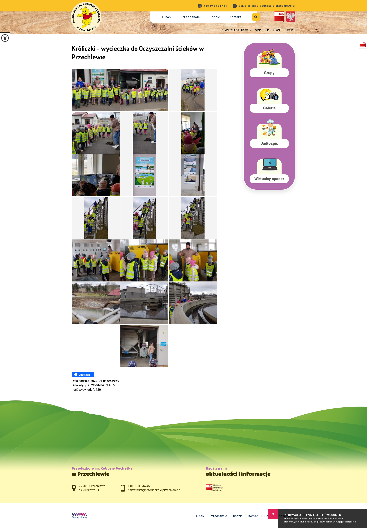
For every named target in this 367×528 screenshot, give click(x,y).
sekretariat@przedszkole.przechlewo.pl (267, 5)
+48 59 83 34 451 (215, 5)
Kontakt (235, 17)
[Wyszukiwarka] (251, 16)
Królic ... (289, 30)
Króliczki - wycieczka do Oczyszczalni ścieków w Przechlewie (138, 52)
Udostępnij (85, 374)
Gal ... (277, 30)
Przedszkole (190, 17)
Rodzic (214, 17)
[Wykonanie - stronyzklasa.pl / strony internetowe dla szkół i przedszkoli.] (79, 516)
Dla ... (267, 30)
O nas (166, 17)
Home (244, 30)
